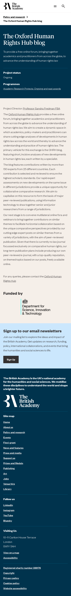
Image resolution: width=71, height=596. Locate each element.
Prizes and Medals (13, 463)
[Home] (13, 6)
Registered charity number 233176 (22, 567)
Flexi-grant (9, 442)
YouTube (8, 515)
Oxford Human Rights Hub (23, 114)
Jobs (6, 478)
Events (7, 437)
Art (5, 473)
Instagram (8, 510)
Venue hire (9, 483)
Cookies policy (11, 583)
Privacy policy (11, 578)
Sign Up (11, 359)
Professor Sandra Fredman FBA (41, 108)
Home (6, 422)
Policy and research (14, 16)
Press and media (12, 453)
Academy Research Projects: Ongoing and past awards (32, 88)
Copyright (8, 573)
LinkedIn (8, 505)
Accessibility (10, 557)
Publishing (9, 468)
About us (8, 427)
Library (7, 489)
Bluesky (7, 520)
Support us (9, 458)
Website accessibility (15, 588)
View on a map (11, 552)
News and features (13, 447)
